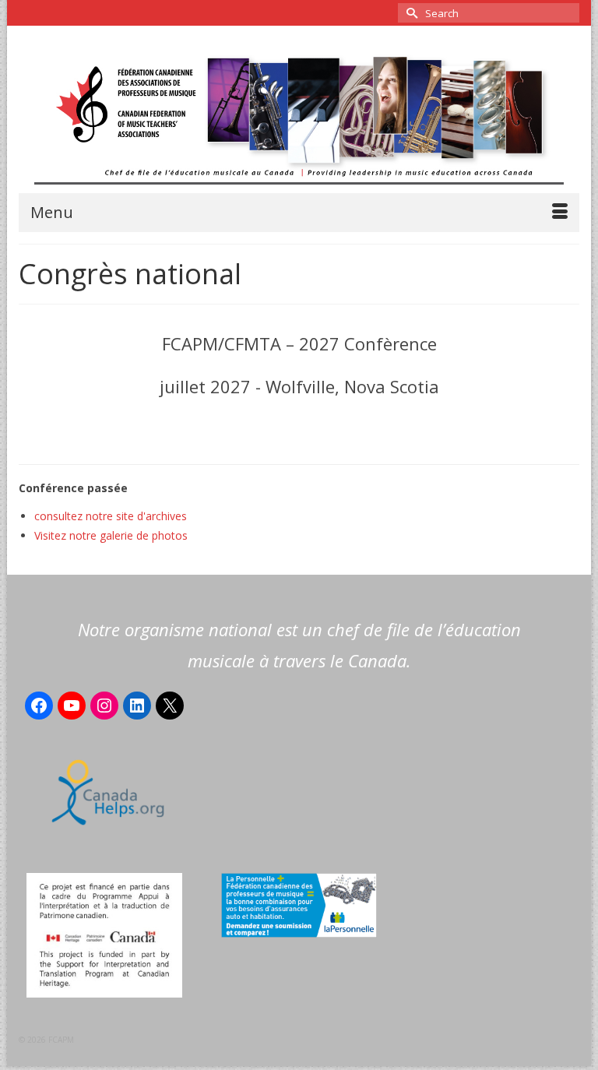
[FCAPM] (299, 117)
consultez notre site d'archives (110, 516)
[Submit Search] (409, 13)
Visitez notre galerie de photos (111, 535)
